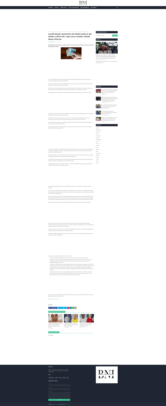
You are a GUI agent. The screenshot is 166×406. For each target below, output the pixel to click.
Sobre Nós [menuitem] (50, 7)
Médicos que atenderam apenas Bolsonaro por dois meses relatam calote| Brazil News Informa (55, 325)
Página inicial (50, 31)
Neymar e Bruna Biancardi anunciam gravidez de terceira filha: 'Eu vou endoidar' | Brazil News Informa (109, 119)
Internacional (98, 153)
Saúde (97, 159)
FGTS (97, 141)
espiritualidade (98, 139)
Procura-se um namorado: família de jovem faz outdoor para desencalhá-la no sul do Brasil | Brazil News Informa (109, 91)
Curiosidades (98, 135)
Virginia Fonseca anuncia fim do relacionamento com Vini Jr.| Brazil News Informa (86, 325)
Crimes (97, 133)
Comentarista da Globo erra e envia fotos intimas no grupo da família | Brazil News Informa (109, 106)
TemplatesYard (57, 404)
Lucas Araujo (52, 41)
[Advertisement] (83, 20)
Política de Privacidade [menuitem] (73, 7)
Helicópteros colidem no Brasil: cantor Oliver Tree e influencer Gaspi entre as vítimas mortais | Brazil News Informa (106, 56)
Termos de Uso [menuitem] (63, 7)
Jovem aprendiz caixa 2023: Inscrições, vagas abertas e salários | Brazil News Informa (109, 112)
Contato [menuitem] (56, 7)
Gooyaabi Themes (68, 404)
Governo (97, 149)
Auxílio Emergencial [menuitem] (84, 7)
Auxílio (97, 128)
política (97, 157)
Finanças (97, 145)
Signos (97, 161)
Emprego (97, 137)
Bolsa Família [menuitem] (93, 7)
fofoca (97, 147)
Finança (97, 143)
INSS (97, 151)
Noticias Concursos (55, 299)
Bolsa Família (98, 129)
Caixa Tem (98, 131)
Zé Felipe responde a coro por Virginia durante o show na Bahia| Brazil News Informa (71, 325)
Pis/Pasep (97, 155)
